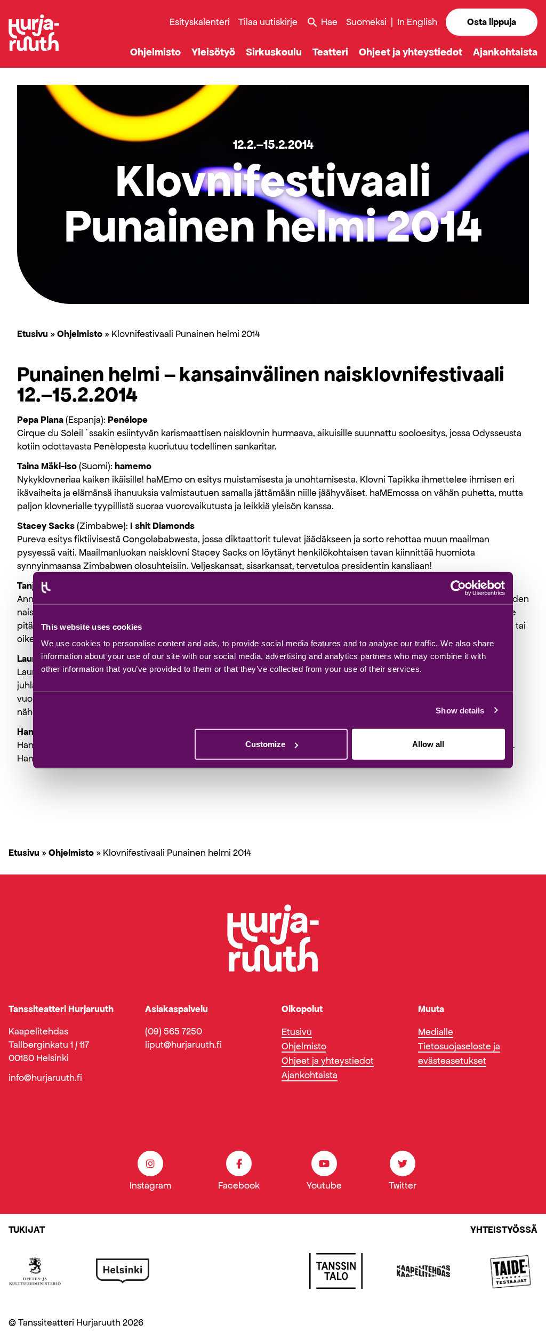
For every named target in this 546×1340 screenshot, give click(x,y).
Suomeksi (366, 22)
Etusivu (32, 333)
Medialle (435, 1031)
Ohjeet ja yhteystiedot (410, 52)
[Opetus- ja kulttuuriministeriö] (35, 1271)
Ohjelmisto (155, 52)
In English (417, 22)
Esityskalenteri (200, 22)
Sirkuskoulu (274, 52)
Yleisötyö (213, 52)
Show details (460, 710)
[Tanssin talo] (336, 1271)
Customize (265, 744)
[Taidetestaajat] (510, 1271)
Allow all (428, 744)
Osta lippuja (491, 22)
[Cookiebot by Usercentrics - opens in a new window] (458, 588)
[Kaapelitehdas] (423, 1271)
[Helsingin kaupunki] (122, 1271)
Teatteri (330, 52)
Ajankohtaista (505, 52)
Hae (322, 22)
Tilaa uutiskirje (268, 22)
